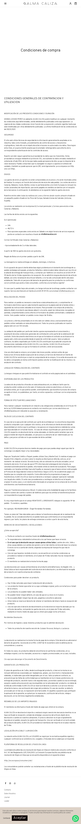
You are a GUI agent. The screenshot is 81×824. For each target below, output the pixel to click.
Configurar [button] (6, 818)
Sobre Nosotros (10, 794)
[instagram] (10, 783)
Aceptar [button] (19, 818)
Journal (7, 797)
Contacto (7, 790)
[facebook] (5, 783)
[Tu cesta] (75, 3)
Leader (6, 801)
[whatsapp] (14, 783)
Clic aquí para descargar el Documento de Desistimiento (25, 659)
